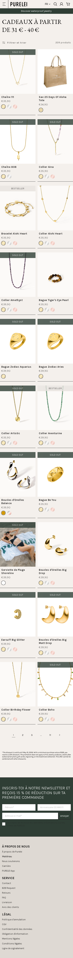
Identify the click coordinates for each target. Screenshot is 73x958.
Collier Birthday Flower (16, 709)
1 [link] (13, 734)
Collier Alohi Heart (50, 233)
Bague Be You (47, 500)
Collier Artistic (10, 433)
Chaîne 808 (9, 166)
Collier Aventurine (50, 433)
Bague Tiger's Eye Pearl (54, 300)
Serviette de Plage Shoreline (13, 571)
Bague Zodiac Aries (51, 366)
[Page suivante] (59, 735)
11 (50, 735)
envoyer (64, 815)
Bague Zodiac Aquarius (16, 366)
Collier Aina (46, 166)
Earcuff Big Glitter (13, 639)
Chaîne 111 (7, 97)
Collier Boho (46, 709)
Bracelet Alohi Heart (14, 233)
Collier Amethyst (12, 300)
